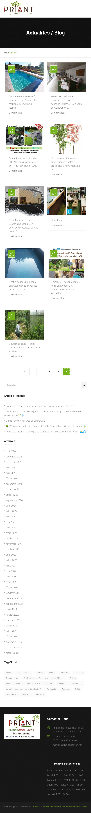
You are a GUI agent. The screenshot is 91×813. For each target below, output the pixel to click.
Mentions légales (50, 806)
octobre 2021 (12, 625)
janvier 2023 (12, 592)
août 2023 (11, 554)
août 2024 (11, 505)
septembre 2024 (14, 500)
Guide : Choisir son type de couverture (25, 420)
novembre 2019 (14, 647)
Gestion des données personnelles (72, 806)
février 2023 (12, 587)
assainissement (23, 673)
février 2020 (12, 636)
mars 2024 (11, 533)
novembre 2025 (14, 462)
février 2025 (12, 478)
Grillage (73, 678)
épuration (40, 694)
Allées (8, 673)
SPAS (77, 689)
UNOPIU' (27, 694)
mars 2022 (11, 609)
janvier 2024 (12, 538)
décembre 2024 (14, 483)
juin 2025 (10, 467)
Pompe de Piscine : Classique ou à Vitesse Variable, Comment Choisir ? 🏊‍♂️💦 (46, 431)
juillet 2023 (11, 560)
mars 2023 (11, 582)
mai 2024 (11, 522)
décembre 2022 (14, 598)
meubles (62, 683)
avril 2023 (11, 576)
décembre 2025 (14, 456)
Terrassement (12, 694)
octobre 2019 (12, 652)
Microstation (77, 683)
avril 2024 (11, 527)
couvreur (64, 673)
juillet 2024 (11, 511)
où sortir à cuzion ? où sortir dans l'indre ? (23, 689)
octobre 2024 (12, 494)
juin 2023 (10, 565)
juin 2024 (10, 516)
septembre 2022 (14, 603)
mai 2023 (11, 571)
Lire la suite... (16, 112)
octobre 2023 (12, 549)
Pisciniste (65, 689)
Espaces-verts (12, 678)
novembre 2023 (14, 543)
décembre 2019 (14, 642)
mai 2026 (11, 451)
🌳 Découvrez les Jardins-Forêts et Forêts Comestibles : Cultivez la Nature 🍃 (46, 426)
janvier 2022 (12, 614)
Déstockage (79, 673)
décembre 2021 (14, 620)
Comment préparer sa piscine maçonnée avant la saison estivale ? (40, 406)
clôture (52, 673)
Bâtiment (39, 673)
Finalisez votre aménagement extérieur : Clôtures (44, 678)
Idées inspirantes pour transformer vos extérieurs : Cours (29, 683)
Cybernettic (36, 806)
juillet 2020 (11, 631)
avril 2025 (11, 473)
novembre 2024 (14, 489)
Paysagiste (51, 689)
